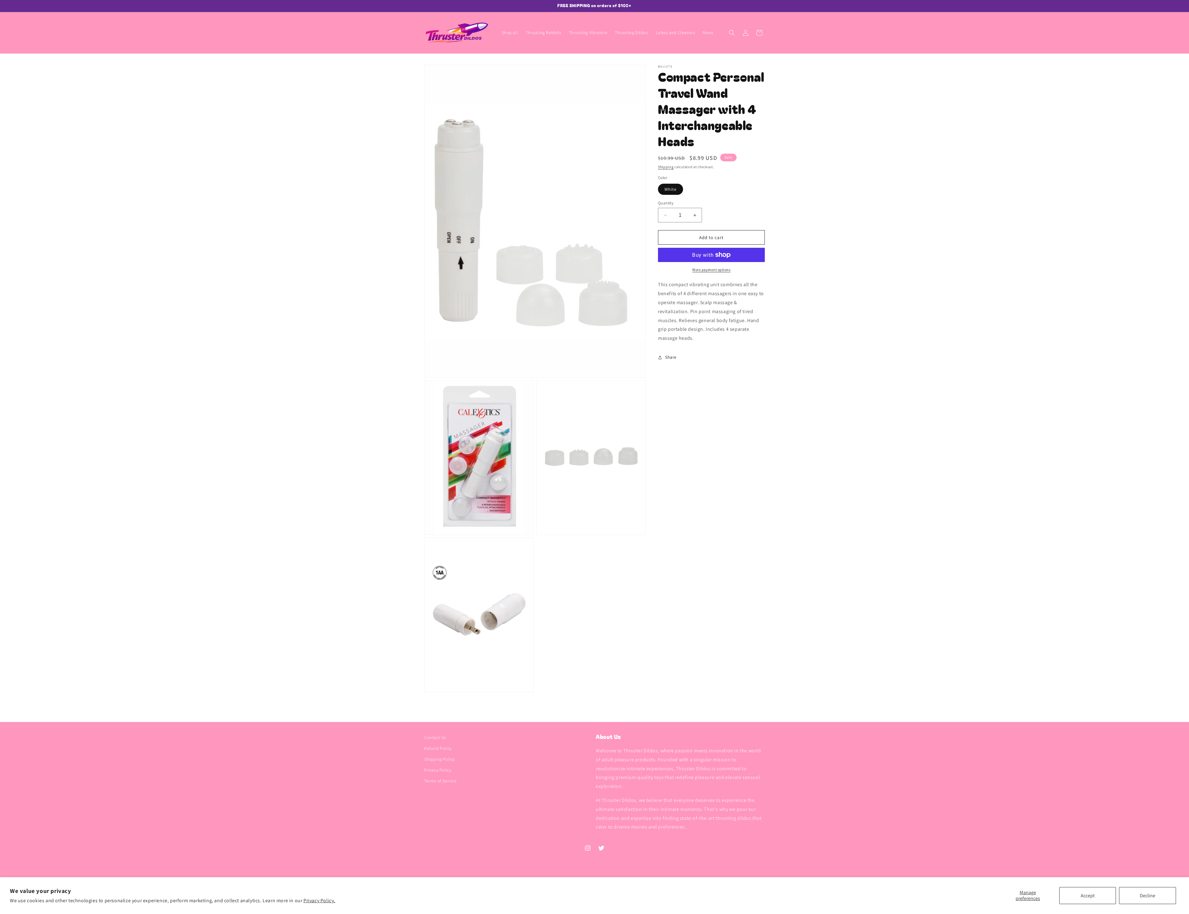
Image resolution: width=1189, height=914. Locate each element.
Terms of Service (440, 781)
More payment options (711, 269)
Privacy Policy (437, 770)
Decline (1147, 895)
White (670, 189)
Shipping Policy (439, 759)
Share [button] (671, 357)
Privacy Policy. (319, 900)
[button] (732, 33)
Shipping (666, 166)
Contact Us (435, 737)
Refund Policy (438, 748)
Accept (1088, 895)
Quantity (665, 203)
